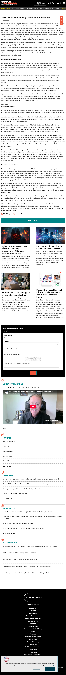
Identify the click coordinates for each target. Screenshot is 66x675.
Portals (7, 437)
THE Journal (33, 652)
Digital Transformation (46, 8)
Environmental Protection (33, 618)
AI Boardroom (33, 608)
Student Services (8, 461)
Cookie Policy (51, 665)
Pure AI (33, 631)
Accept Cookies (50, 669)
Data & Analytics (8, 451)
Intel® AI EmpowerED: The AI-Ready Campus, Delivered (19, 553)
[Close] (55, 657)
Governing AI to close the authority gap (15, 494)
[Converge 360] (33, 598)
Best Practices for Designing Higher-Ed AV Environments (20, 559)
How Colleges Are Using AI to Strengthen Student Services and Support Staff (26, 573)
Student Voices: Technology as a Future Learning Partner (16, 293)
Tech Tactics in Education (33, 647)
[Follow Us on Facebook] (56, 3)
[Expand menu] (63, 3)
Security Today (33, 639)
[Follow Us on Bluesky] (53, 3)
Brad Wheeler (6, 20)
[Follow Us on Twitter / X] (51, 3)
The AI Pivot (33, 649)
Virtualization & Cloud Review (33, 655)
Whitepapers (9, 508)
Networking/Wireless (32, 8)
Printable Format (20, 214)
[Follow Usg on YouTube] (58, 3)
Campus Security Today (33, 616)
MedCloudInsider (33, 626)
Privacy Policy (16, 354)
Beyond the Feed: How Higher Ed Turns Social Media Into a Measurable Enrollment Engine (50, 293)
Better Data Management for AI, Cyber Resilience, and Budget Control (24, 528)
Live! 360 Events (33, 621)
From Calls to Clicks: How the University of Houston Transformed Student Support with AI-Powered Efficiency (32, 517)
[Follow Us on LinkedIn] (48, 3)
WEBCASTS (8, 475)
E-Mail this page (7, 214)
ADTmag (33, 611)
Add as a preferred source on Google (41, 3)
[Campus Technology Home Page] (9, 3)
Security (58, 8)
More (4, 428)
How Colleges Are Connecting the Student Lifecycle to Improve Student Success (27, 566)
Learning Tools (7, 456)
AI (13, 8)
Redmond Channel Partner (33, 636)
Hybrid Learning (20, 8)
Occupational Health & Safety (33, 629)
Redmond (33, 634)
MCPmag (33, 624)
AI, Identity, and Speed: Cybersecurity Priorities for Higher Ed (21, 387)
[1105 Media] (33, 604)
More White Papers (9, 533)
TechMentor (33, 644)
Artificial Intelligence (9, 441)
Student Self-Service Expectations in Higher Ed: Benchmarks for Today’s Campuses (27, 512)
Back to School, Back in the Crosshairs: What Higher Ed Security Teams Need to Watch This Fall (31, 479)
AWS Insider (33, 613)
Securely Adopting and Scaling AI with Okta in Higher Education (22, 489)
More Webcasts (7, 499)
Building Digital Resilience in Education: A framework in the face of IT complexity (27, 484)
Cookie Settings (36, 669)
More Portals (7, 466)
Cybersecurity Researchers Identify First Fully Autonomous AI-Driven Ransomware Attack (14, 250)
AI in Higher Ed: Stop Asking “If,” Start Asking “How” (18, 523)
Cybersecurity (7, 446)
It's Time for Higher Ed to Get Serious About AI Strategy (49, 247)
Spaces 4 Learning (33, 642)
